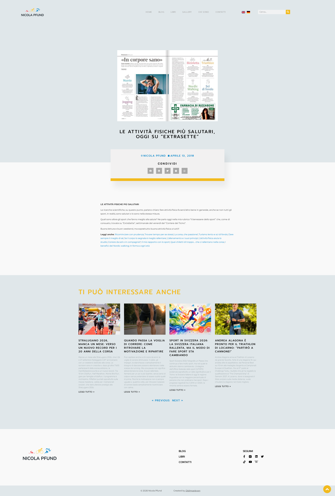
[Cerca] (288, 12)
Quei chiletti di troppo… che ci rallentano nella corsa (197, 242)
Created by (187, 490)
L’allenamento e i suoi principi (182, 238)
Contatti (221, 12)
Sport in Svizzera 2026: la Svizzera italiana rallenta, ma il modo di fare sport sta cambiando (189, 347)
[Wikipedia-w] (256, 462)
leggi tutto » (86, 391)
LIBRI (182, 457)
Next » (177, 400)
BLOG (182, 451)
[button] (150, 171)
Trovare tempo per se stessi (159, 234)
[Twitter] (262, 456)
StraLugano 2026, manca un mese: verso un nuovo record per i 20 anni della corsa (98, 345)
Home (149, 12)
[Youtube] (250, 462)
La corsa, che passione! (186, 234)
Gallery (187, 12)
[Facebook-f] (244, 456)
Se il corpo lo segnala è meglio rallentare (145, 238)
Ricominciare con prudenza (129, 234)
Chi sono (203, 12)
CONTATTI (185, 462)
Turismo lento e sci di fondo (213, 234)
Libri (173, 12)
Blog (161, 12)
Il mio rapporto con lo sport (156, 242)
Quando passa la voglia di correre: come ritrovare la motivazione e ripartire (144, 345)
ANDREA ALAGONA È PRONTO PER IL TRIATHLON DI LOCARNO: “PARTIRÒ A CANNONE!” (235, 345)
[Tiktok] (244, 462)
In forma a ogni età (140, 246)
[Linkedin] (256, 456)
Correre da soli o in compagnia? (124, 242)
